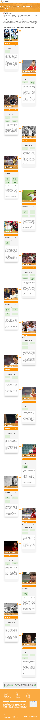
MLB (33, 0)
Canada (28, 695)
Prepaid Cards (18, 697)
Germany (28, 696)
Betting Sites (13, 0)
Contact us (14, 701)
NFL (31, 0)
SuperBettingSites (20, 717)
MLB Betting (6, 695)
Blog (24, 701)
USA (28, 693)
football (9, 685)
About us (5, 701)
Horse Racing (27, 0)
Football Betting (6, 692)
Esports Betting (6, 698)
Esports (35, 0)
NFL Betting (6, 694)
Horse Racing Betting (7, 697)
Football (18, 0)
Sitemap (33, 717)
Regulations (20, 701)
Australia (28, 694)
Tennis (23, 0)
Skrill (16, 696)
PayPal (17, 693)
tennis (12, 685)
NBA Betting (6, 693)
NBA (21, 0)
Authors (10, 701)
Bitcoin (17, 698)
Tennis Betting (6, 696)
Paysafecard (18, 695)
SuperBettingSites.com (8, 683)
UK (27, 692)
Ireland (28, 698)
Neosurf (17, 694)
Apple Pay (17, 692)
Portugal (28, 697)
